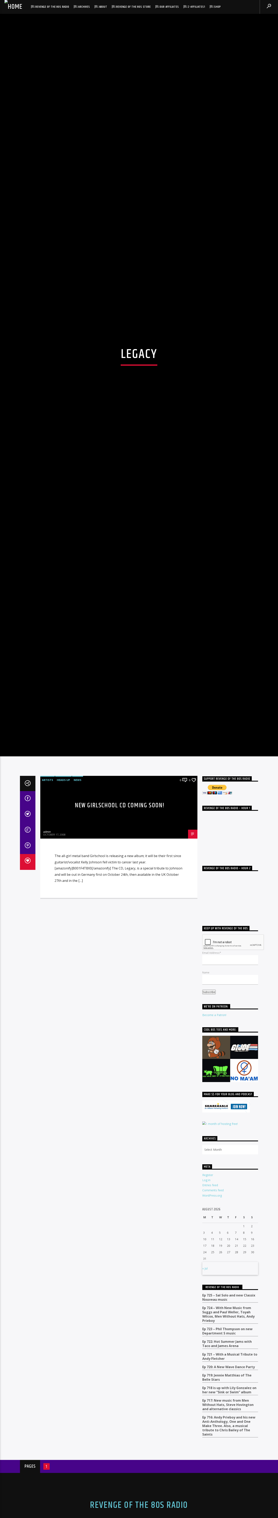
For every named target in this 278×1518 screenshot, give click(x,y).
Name (205, 1048)
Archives (84, 6)
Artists (47, 856)
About (103, 6)
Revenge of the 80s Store (133, 6)
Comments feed (213, 1266)
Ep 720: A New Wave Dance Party (228, 1443)
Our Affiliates (169, 6)
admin (47, 908)
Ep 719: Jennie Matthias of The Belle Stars (227, 1453)
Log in (206, 1256)
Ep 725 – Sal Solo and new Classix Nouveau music (228, 1373)
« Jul (205, 1344)
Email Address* (211, 1028)
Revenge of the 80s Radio (52, 6)
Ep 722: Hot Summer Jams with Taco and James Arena (227, 1420)
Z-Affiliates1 (196, 6)
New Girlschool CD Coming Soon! (120, 881)
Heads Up (63, 856)
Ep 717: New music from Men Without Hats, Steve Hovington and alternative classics (228, 1481)
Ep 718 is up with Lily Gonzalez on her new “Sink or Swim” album (229, 1466)
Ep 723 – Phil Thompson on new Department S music (227, 1407)
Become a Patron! (214, 1091)
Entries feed (210, 1261)
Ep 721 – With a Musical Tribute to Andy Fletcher (229, 1432)
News (77, 856)
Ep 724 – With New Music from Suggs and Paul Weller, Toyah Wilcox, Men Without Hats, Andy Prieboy (228, 1390)
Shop (217, 6)
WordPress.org (212, 1271)
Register (207, 1251)
